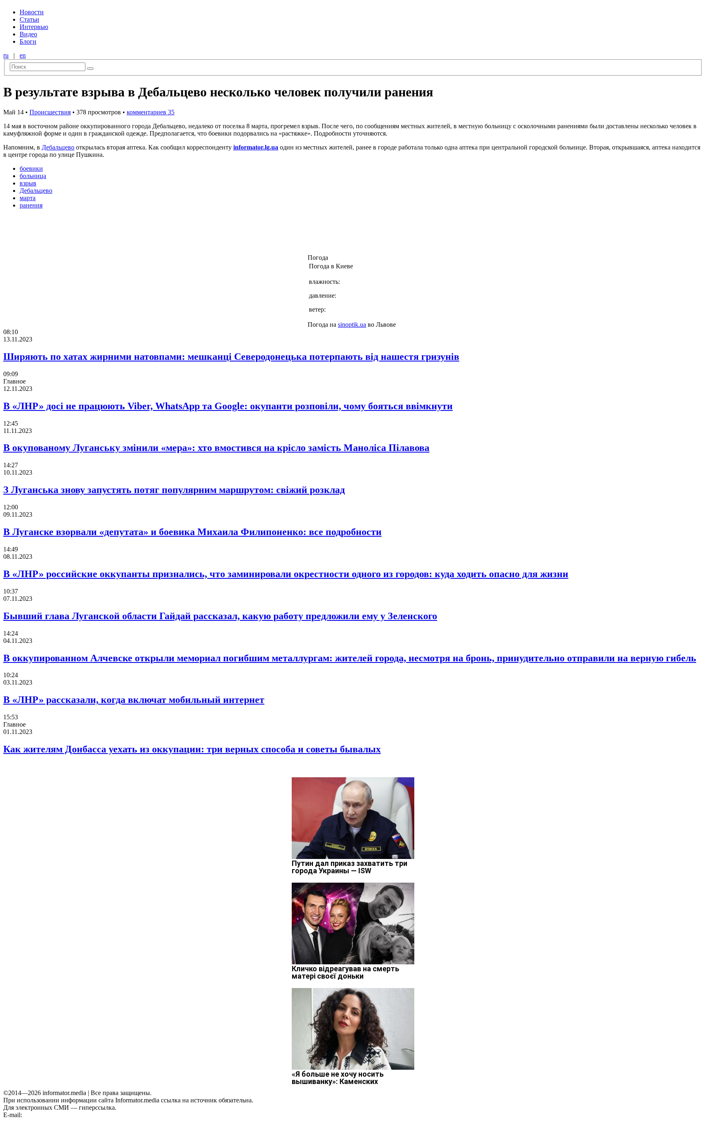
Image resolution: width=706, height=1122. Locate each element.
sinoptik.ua (352, 324)
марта (28, 197)
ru (6, 55)
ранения (31, 205)
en (23, 55)
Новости (32, 12)
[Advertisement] (132, 234)
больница (33, 175)
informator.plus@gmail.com (60, 1114)
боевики (31, 168)
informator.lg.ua (255, 147)
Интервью (34, 26)
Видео (28, 34)
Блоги (28, 41)
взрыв (28, 183)
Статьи (29, 19)
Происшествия (50, 112)
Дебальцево (58, 147)
